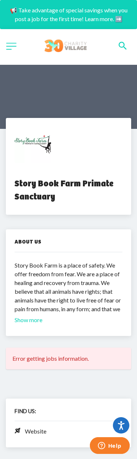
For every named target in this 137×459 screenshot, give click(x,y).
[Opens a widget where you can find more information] (110, 446)
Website (35, 431)
